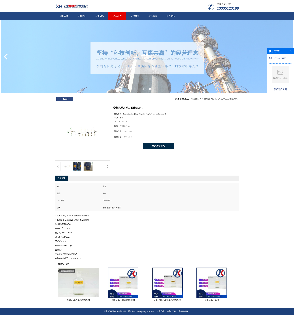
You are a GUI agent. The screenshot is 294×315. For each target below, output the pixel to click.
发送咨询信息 (158, 146)
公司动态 (99, 16)
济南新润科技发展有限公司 (115, 311)
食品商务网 (183, 311)
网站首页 (195, 99)
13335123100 (228, 8)
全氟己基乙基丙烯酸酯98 (78, 300)
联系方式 (153, 16)
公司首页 (64, 16)
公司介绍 (81, 16)
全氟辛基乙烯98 (211, 300)
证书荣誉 (135, 16)
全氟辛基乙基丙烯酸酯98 (123, 300)
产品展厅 (117, 16)
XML (153, 311)
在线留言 (170, 16)
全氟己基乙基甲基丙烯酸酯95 (167, 300)
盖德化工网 (171, 311)
